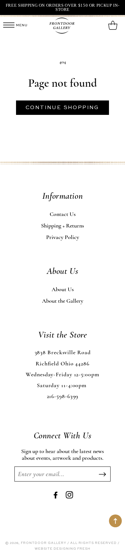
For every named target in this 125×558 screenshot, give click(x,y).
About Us (63, 289)
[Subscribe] (102, 474)
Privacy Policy (62, 237)
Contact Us (63, 214)
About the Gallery (62, 300)
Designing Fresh (72, 548)
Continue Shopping (62, 107)
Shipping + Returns (62, 225)
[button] (9, 26)
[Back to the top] (115, 520)
